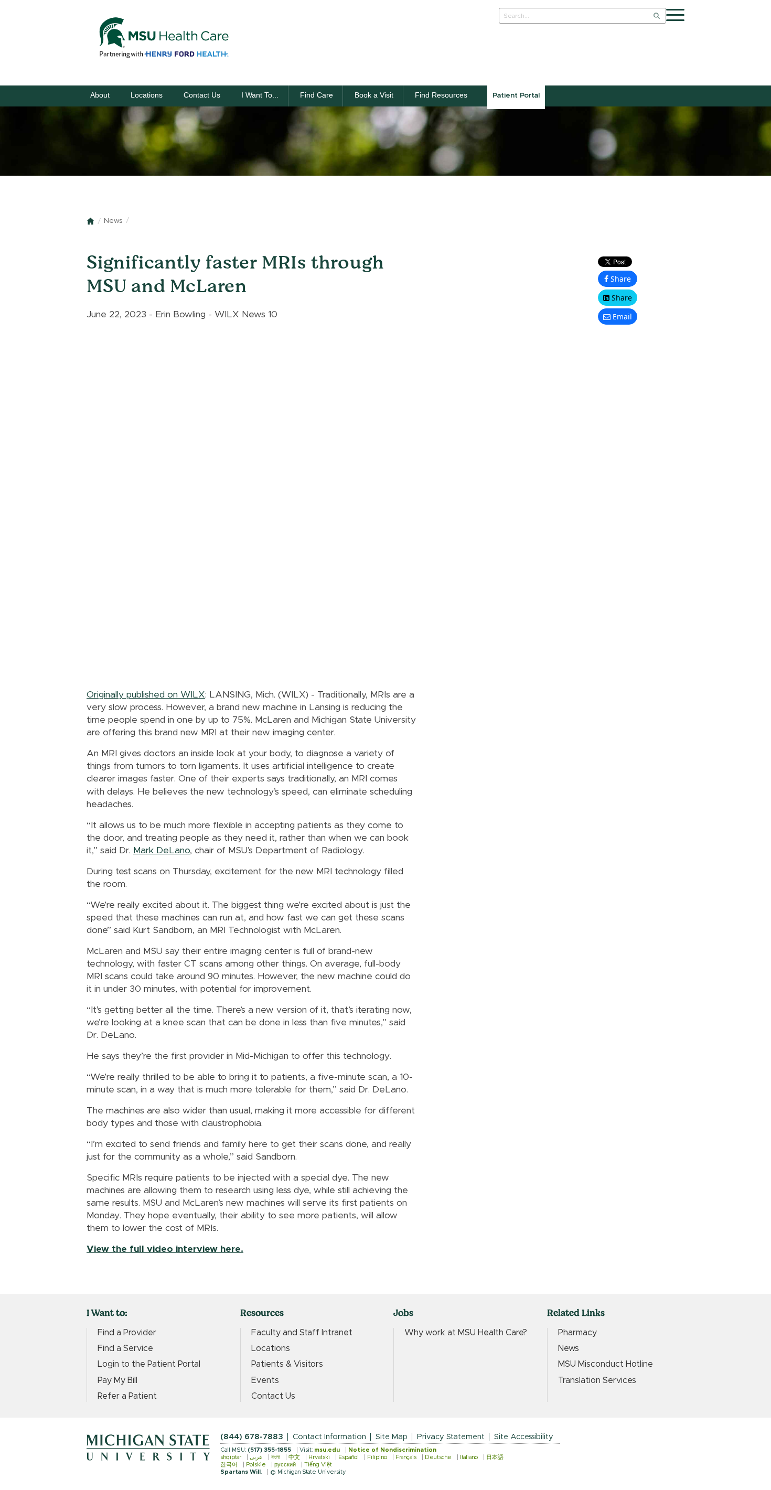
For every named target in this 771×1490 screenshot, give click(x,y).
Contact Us (202, 95)
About (100, 95)
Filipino (377, 1457)
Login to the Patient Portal (149, 1364)
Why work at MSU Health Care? (465, 1332)
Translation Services (597, 1380)
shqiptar (230, 1457)
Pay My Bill (117, 1380)
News (113, 221)
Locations (147, 95)
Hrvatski (319, 1457)
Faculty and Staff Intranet (301, 1332)
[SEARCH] (657, 15)
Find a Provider (127, 1332)
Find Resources (441, 95)
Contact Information (329, 1437)
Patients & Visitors (287, 1364)
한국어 (229, 1464)
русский (285, 1464)
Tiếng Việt (318, 1464)
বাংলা (275, 1457)
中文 (294, 1457)
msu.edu (327, 1450)
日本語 (495, 1457)
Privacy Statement (451, 1437)
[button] (617, 298)
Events (265, 1380)
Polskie (256, 1464)
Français (405, 1457)
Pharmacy (577, 1332)
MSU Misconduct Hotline (605, 1364)
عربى (256, 1457)
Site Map (392, 1437)
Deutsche (438, 1457)
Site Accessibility (523, 1437)
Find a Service (125, 1348)
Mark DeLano (161, 850)
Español (348, 1457)
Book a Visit (374, 95)
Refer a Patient (127, 1396)
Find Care (316, 95)
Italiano (469, 1457)
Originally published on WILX (146, 695)
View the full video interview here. (165, 1249)
